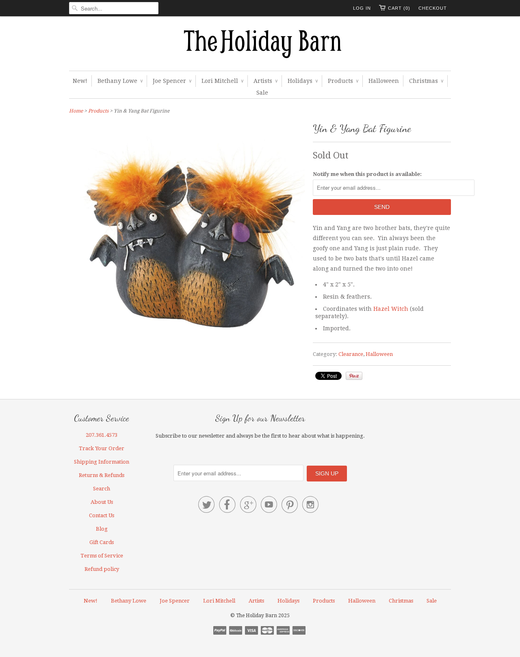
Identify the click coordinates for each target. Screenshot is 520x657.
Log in (362, 8)
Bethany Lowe (120, 81)
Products (343, 81)
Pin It (354, 376)
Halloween (383, 81)
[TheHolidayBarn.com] (260, 45)
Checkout (432, 8)
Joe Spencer (172, 81)
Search (101, 489)
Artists (265, 81)
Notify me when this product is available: (367, 174)
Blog (102, 529)
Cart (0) (399, 8)
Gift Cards (101, 542)
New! (80, 81)
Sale (262, 92)
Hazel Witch (390, 309)
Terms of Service (101, 556)
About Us (102, 502)
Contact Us (101, 515)
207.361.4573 (101, 435)
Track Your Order (101, 448)
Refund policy (101, 569)
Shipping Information (101, 462)
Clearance (350, 354)
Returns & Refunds (101, 475)
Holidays (303, 81)
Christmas (426, 81)
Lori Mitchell (222, 81)
